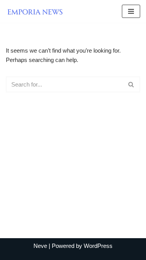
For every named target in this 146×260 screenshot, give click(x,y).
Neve (40, 245)
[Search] (131, 84)
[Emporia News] (37, 11)
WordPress (98, 245)
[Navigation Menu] (131, 11)
